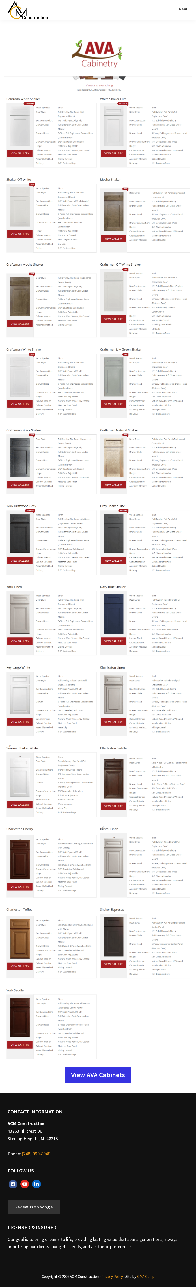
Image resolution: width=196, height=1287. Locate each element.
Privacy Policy (112, 1276)
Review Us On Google (34, 1206)
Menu (183, 8)
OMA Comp (145, 1276)
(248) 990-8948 (36, 1154)
